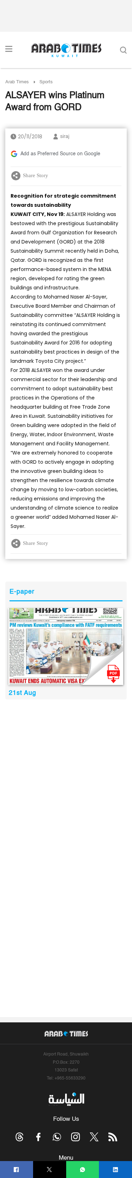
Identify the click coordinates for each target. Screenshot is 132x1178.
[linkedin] (115, 1169)
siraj (64, 136)
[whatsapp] (82, 1169)
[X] (49, 1169)
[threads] (19, 1136)
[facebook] (16, 1169)
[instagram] (75, 1136)
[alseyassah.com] (66, 1099)
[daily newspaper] (65, 646)
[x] (94, 1136)
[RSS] (112, 1136)
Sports (46, 82)
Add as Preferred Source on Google (60, 153)
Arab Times (17, 82)
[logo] (66, 50)
